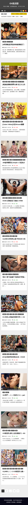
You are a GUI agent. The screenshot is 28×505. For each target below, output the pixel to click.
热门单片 (12, 81)
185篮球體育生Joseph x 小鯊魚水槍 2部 (14, 163)
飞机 (22, 468)
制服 (3, 81)
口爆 (6, 81)
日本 (16, 121)
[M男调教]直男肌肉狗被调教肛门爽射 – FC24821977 (13, 45)
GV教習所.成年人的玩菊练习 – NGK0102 (14, 434)
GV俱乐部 (14, 3)
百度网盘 (4, 41)
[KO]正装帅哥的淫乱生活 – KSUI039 (14, 358)
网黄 (24, 159)
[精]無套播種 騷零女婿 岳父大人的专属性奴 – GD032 (14, 85)
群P (19, 121)
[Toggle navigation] (4, 11)
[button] (25, 10)
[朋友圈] (21, 11)
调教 (16, 81)
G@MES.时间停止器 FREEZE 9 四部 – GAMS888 (14, 240)
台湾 (9, 81)
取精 (13, 121)
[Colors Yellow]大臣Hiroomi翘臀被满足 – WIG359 (13, 125)
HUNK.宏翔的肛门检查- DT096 (13, 201)
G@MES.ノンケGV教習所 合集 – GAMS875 (13, 472)
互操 (3, 121)
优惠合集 (7, 121)
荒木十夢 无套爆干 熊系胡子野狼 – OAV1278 (14, 278)
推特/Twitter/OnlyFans (17, 159)
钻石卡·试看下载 (9, 41)
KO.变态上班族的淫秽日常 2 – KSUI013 (14, 318)
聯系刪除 (20, 502)
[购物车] (23, 11)
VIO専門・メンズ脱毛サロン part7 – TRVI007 (14, 396)
